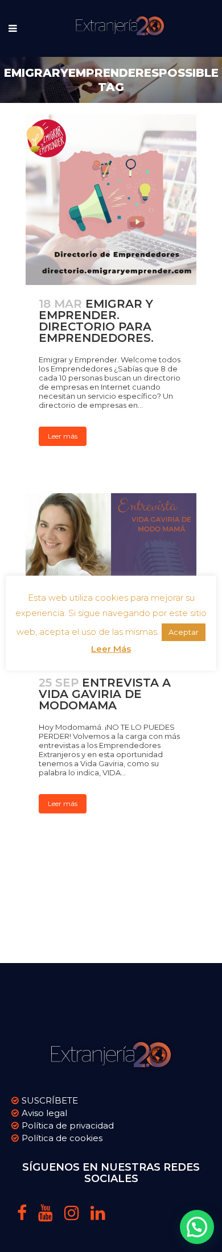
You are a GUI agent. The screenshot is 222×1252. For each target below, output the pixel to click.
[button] (197, 1227)
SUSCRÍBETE (50, 1100)
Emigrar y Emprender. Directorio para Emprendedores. (96, 321)
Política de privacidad (68, 1125)
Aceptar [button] (183, 632)
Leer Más (111, 648)
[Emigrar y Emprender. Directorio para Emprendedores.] (111, 199)
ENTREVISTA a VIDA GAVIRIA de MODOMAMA (105, 694)
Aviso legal (44, 1113)
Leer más (62, 436)
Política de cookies (62, 1138)
